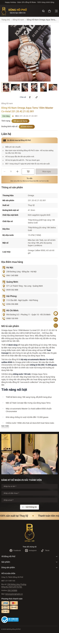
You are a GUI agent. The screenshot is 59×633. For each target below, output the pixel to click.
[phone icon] (56, 325)
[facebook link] (30, 97)
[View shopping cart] (49, 11)
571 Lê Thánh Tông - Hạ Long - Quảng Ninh (24, 286)
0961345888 (12, 590)
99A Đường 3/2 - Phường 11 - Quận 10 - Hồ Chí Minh (28, 314)
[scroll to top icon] (56, 305)
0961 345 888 (12, 275)
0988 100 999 (12, 318)
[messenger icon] (56, 313)
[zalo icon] (56, 319)
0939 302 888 (12, 290)
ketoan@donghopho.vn (14, 594)
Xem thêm (5, 426)
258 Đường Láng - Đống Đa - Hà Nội (21, 271)
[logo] (14, 11)
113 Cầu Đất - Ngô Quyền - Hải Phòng (22, 300)
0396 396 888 (12, 304)
